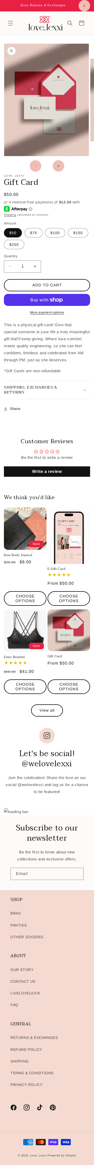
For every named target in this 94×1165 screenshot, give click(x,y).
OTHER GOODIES (26, 937)
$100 (55, 233)
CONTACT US (23, 981)
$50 (12, 233)
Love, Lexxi (38, 1155)
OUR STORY (21, 970)
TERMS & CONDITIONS (32, 1073)
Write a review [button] (47, 471)
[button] (10, 23)
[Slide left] (35, 166)
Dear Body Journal (18, 555)
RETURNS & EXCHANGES (34, 1037)
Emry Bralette (14, 657)
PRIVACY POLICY (26, 1085)
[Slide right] (58, 166)
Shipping (10, 214)
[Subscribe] (77, 874)
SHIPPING (19, 1061)
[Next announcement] (84, 5)
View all (47, 710)
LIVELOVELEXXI (25, 993)
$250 (14, 244)
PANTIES (18, 925)
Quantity (10, 256)
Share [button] (15, 409)
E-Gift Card (57, 569)
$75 (33, 233)
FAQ (14, 1005)
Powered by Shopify (62, 1155)
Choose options (25, 598)
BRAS (15, 913)
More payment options (47, 312)
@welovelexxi (30, 784)
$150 (78, 233)
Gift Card (55, 656)
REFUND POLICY (26, 1049)
